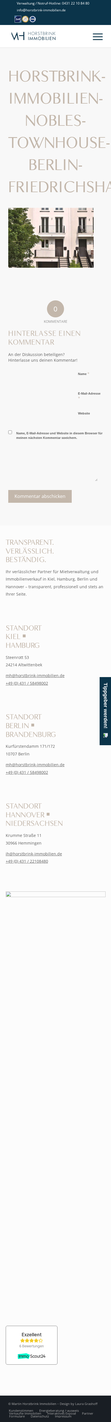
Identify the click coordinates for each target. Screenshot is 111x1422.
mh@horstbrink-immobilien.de (35, 675)
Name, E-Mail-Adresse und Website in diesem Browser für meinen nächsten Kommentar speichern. (59, 436)
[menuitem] (57, 3)
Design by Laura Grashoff (78, 1404)
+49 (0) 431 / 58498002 (27, 683)
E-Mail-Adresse (89, 396)
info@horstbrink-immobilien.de (41, 10)
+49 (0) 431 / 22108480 (27, 861)
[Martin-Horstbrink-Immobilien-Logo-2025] (46, 36)
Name (83, 373)
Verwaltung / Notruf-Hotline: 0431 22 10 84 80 (53, 3)
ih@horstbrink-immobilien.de (34, 853)
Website (84, 413)
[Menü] (95, 36)
